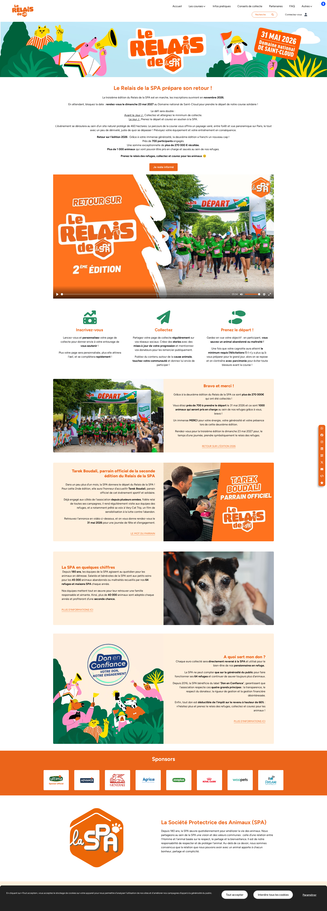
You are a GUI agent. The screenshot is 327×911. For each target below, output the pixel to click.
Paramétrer (309, 895)
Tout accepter (234, 894)
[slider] (145, 294)
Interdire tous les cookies (273, 894)
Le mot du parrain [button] (143, 533)
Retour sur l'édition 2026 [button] (219, 446)
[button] (321, 428)
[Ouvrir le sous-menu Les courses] (204, 6)
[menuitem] (177, 6)
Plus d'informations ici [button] (77, 609)
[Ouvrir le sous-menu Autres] (311, 6)
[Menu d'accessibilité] (323, 4)
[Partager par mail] (321, 469)
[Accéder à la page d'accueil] (23, 10)
